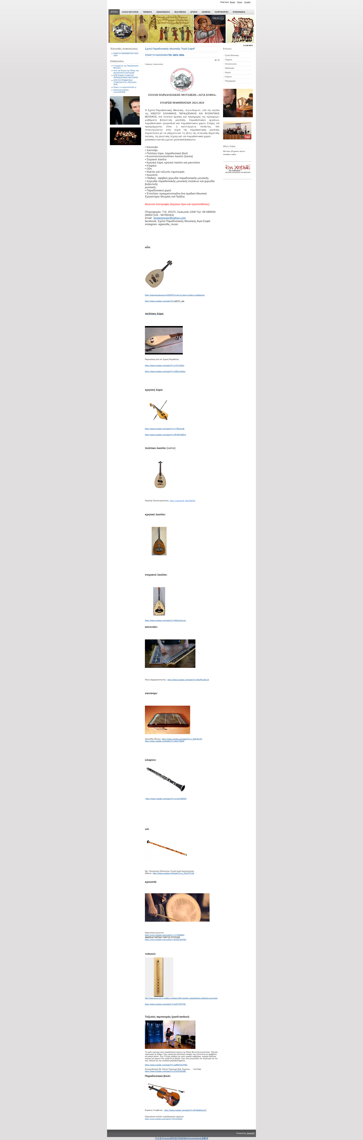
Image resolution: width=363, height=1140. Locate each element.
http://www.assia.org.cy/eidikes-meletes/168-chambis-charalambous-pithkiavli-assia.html (181, 998)
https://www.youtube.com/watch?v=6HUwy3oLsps (165, 620)
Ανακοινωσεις (163, 12)
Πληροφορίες (230, 81)
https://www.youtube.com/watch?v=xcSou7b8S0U (165, 799)
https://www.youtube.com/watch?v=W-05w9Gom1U (185, 1110)
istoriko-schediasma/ (196, 295)
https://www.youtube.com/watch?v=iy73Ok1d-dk (164, 429)
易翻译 (204, 1138)
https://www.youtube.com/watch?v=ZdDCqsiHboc (165, 371)
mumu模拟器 (170, 1138)
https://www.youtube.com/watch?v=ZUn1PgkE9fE (165, 1071)
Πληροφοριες (221, 12)
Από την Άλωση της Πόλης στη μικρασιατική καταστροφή (126, 72)
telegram (190, 1138)
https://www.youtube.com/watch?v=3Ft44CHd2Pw (165, 435)
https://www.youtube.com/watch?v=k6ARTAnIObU (165, 939)
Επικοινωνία (239, 12)
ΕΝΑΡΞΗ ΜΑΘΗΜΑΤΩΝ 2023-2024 (126, 54)
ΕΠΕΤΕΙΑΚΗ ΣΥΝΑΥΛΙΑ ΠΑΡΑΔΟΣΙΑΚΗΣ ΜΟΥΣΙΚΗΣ (125, 76)
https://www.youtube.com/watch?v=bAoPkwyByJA (188, 680)
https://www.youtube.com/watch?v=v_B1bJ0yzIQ (182, 739)
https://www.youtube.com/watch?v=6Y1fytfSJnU (163, 1119)
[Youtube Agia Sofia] (237, 139)
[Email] (218, 60)
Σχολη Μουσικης (130, 12)
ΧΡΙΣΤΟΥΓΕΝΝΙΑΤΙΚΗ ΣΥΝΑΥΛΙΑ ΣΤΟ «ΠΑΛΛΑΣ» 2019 (125, 82)
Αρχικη (114, 12)
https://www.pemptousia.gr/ (156, 295)
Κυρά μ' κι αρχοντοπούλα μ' (124, 87)
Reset (239, 2)
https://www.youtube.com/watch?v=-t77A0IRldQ (164, 935)
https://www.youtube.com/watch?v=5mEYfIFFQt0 (165, 1004)
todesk (198, 1138)
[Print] (215, 60)
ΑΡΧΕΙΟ (193, 12)
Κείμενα (228, 77)
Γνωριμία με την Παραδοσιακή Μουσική (125, 67)
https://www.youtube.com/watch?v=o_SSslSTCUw (173, 873)
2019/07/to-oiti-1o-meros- (177, 295)
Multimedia (180, 12)
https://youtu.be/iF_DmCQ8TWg (182, 501)
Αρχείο (228, 72)
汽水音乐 (159, 1138)
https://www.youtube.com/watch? (158, 301)
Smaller (247, 2)
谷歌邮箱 (181, 1138)
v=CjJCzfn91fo (178, 365)
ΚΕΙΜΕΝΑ (206, 12)
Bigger (232, 2)
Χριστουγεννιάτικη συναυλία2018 (120, 91)
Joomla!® (251, 1133)
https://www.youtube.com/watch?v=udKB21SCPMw (166, 1065)
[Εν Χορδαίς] (238, 177)
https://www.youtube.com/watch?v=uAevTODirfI (164, 741)
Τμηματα (147, 12)
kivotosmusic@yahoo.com (170, 217)
